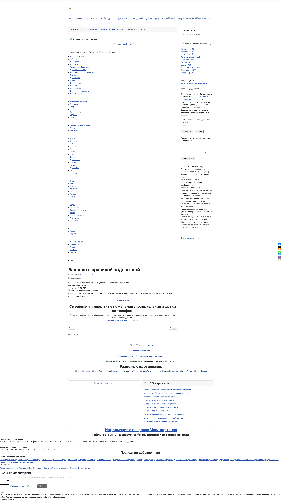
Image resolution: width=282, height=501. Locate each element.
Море (72, 213)
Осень (72, 228)
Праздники (116, 371)
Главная (72, 18)
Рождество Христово (79, 67)
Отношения (47, 460)
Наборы (189, 73)
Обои (187, 54)
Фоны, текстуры (154, 371)
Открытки (164, 18)
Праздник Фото (191, 67)
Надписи (138, 18)
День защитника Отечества (82, 72)
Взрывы (73, 115)
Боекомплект (76, 112)
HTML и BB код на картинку (141, 345)
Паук (72, 149)
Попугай (73, 173)
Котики (73, 162)
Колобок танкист (104, 460)
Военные (91, 460)
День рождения (77, 56)
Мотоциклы (75, 130)
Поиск (193, 18)
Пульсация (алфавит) (163, 460)
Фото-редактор (62, 468)
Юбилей (73, 59)
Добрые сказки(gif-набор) (185, 460)
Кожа (72, 138)
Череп (72, 260)
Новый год (75, 64)
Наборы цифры (59, 460)
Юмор (186, 65)
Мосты (73, 252)
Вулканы (73, 197)
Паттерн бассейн (85, 274)
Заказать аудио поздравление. (194, 83)
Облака (73, 191)
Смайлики (133, 371)
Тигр (72, 154)
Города (73, 247)
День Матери (76, 93)
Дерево (73, 141)
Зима (72, 231)
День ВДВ (74, 85)
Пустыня (74, 220)
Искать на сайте (188, 30)
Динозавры (75, 160)
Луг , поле (74, 218)
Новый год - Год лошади (29, 460)
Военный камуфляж (78, 101)
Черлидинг (148, 460)
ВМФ (72, 107)
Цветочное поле (77, 215)
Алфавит (88, 18)
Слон (72, 157)
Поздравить (98, 18)
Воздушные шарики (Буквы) (20, 462)
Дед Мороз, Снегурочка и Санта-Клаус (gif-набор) (241, 460)
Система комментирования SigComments (12, 477)
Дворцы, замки (76, 242)
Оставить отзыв (85, 468)
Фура (72, 128)
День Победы (76, 83)
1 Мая (72, 80)
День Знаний (75, 88)
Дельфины (74, 168)
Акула (72, 165)
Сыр (72, 181)
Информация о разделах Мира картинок (141, 430)
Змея (72, 170)
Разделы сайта (25, 468)
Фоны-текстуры (190, 57)
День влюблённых (78, 70)
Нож (72, 117)
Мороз (73, 183)
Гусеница (74, 146)
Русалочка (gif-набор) (208, 460)
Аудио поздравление (9, 468)
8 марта (73, 75)
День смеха (75, 78)
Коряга (73, 234)
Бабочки (74, 144)
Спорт (139, 460)
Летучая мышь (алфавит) (124, 460)
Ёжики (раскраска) (8, 460)
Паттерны (188, 52)
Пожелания (189, 70)
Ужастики (72, 460)
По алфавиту (38, 468)
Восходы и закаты (78, 210)
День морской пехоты (80, 91)
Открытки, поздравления (192, 238)
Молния (73, 189)
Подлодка (74, 104)
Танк (72, 109)
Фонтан (73, 250)
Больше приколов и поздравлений (123, 320)
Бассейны (74, 244)
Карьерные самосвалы (80, 125)
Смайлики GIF (190, 59)
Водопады (74, 207)
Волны (73, 194)
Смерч (73, 186)
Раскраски (188, 62)
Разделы (80, 18)
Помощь (73, 468)
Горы (72, 205)
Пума (72, 152)
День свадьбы (76, 62)
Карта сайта (184, 18)
